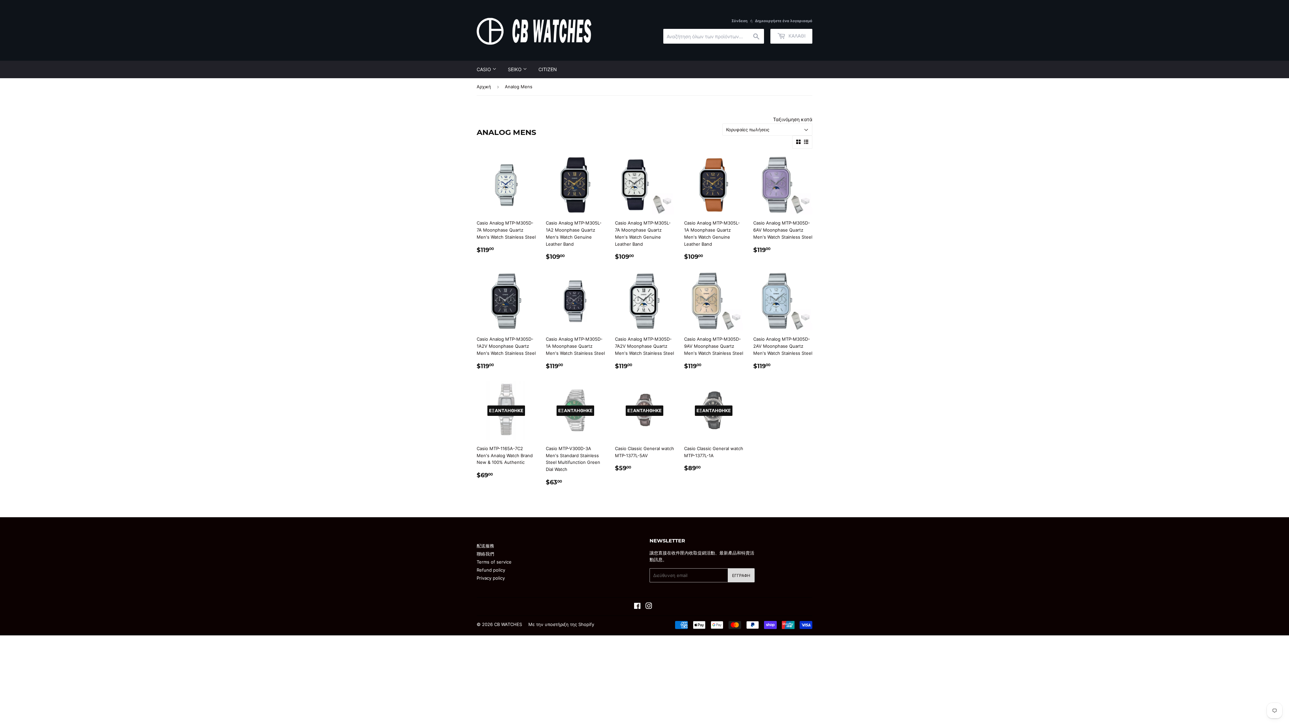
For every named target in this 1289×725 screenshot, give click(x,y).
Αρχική (484, 86)
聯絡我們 (485, 554)
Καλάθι (796, 36)
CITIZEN (547, 69)
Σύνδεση (739, 20)
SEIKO (515, 69)
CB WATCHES (508, 624)
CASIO (484, 69)
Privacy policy (491, 578)
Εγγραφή (741, 575)
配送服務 (485, 545)
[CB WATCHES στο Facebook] (637, 607)
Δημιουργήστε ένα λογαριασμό (783, 20)
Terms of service (494, 562)
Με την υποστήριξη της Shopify (561, 624)
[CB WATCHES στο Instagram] (649, 607)
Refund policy (491, 570)
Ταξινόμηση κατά (792, 119)
